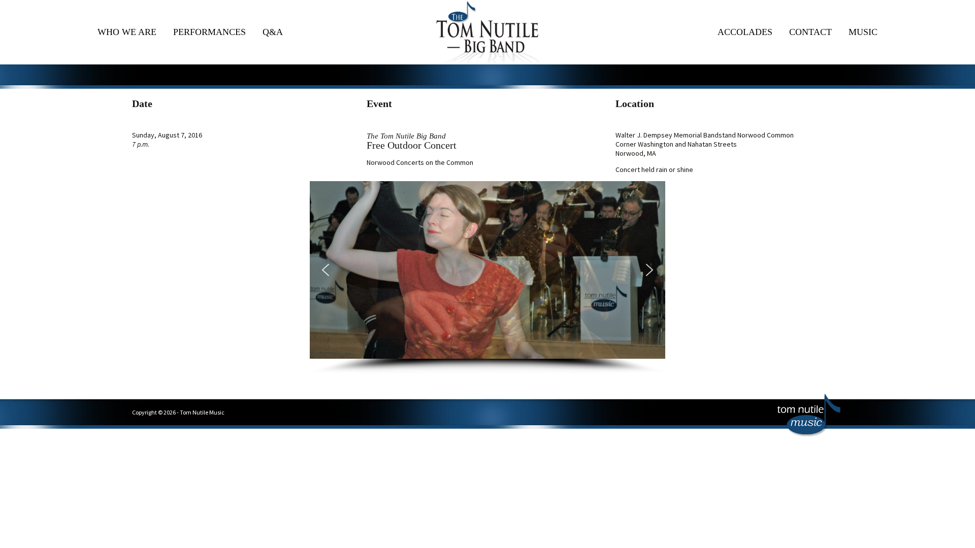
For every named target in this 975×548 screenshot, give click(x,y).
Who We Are (127, 32)
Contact (810, 32)
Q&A (273, 32)
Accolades (745, 32)
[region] (487, 277)
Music (863, 32)
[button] (325, 270)
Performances (209, 32)
